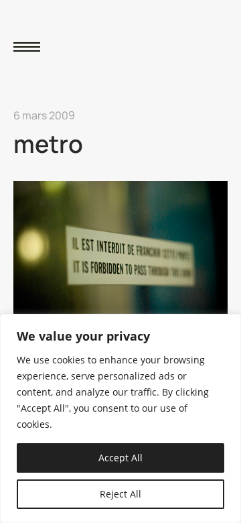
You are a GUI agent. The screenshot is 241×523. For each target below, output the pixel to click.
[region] (120, 418)
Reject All (120, 493)
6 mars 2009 (44, 115)
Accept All (120, 457)
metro (48, 143)
